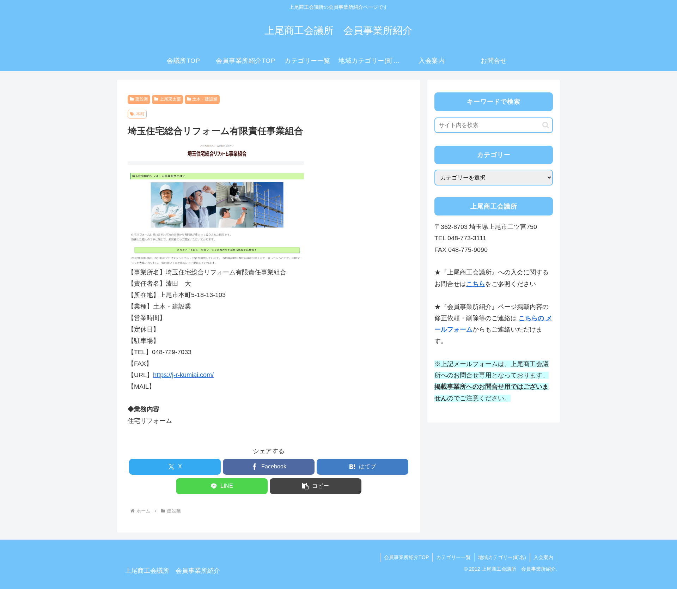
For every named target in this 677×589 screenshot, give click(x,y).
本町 (140, 113)
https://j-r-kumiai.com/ (183, 374)
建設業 (141, 99)
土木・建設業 (205, 99)
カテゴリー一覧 (453, 557)
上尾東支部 (170, 99)
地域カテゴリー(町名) (502, 557)
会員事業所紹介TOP (406, 557)
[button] (315, 486)
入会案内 (543, 557)
